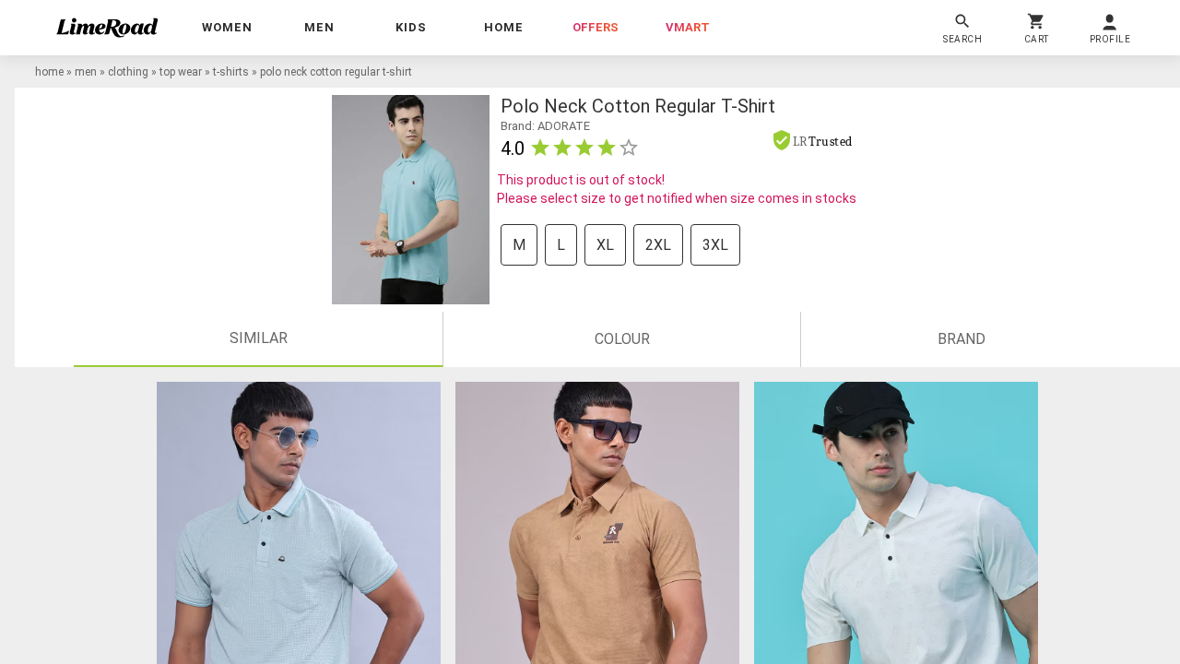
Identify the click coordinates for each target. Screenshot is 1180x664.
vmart (688, 27)
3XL (715, 245)
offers (595, 27)
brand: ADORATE (545, 126)
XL (605, 245)
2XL (658, 245)
